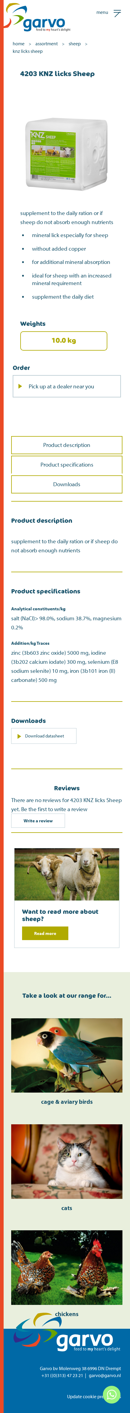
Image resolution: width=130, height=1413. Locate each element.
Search (100, 524)
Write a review (38, 821)
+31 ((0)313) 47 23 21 (62, 1375)
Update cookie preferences (94, 1396)
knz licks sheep (28, 51)
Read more (45, 933)
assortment (46, 43)
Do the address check (44, 511)
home (18, 43)
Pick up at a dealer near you (61, 386)
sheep (75, 43)
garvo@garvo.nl (105, 1375)
